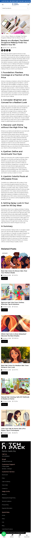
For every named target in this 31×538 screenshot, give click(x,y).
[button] (2, 50)
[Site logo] (15, 4)
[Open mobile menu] (2, 4)
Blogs (7, 36)
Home (3, 36)
